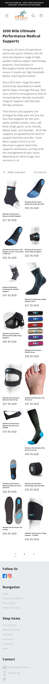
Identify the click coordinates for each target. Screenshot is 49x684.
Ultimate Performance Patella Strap (33, 351)
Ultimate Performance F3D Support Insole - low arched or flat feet (13, 252)
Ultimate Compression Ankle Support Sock (35, 300)
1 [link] (15, 554)
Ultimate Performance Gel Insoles (12, 528)
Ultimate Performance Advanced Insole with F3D (34, 203)
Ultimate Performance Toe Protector (35, 399)
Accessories (8, 639)
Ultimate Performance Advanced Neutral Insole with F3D (12, 486)
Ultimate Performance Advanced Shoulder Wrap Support (12, 335)
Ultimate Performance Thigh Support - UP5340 (35, 534)
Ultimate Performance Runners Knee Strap (11, 399)
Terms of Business (11, 607)
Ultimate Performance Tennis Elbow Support (33, 251)
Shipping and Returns (13, 598)
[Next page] (33, 554)
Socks (5, 648)
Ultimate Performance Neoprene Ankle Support (12, 215)
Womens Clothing (11, 629)
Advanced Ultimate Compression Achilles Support (11, 289)
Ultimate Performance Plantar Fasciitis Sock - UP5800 (11, 426)
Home (5, 593)
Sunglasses (8, 643)
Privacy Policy (9, 603)
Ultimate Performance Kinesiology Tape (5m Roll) (35, 485)
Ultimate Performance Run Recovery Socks (35, 449)
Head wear (8, 634)
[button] (6, 15)
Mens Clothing (9, 625)
